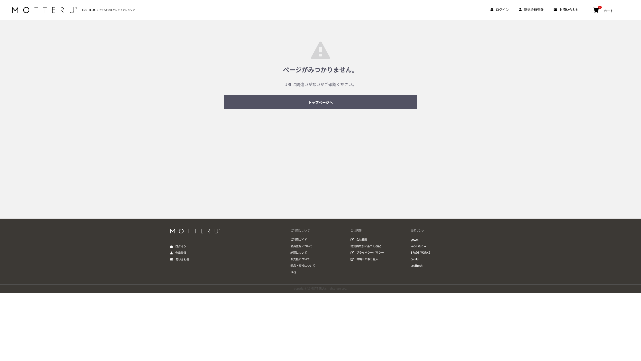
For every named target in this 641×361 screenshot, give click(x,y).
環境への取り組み (367, 259)
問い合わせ (182, 259)
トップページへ (320, 102)
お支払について (300, 259)
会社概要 (361, 239)
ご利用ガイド (298, 239)
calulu (415, 259)
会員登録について (301, 246)
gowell (415, 239)
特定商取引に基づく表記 (366, 246)
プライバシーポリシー (370, 252)
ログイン (180, 246)
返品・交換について (302, 265)
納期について (298, 252)
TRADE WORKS (420, 252)
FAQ (293, 272)
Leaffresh (417, 265)
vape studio (418, 246)
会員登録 (180, 252)
